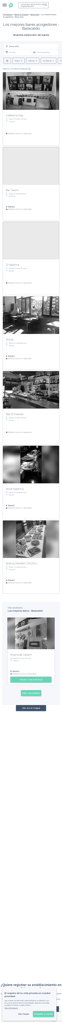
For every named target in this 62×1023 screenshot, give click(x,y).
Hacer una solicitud (31, 679)
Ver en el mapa (31, 708)
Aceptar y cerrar (43, 1014)
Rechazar (23, 1014)
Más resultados (31, 693)
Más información (11, 1008)
